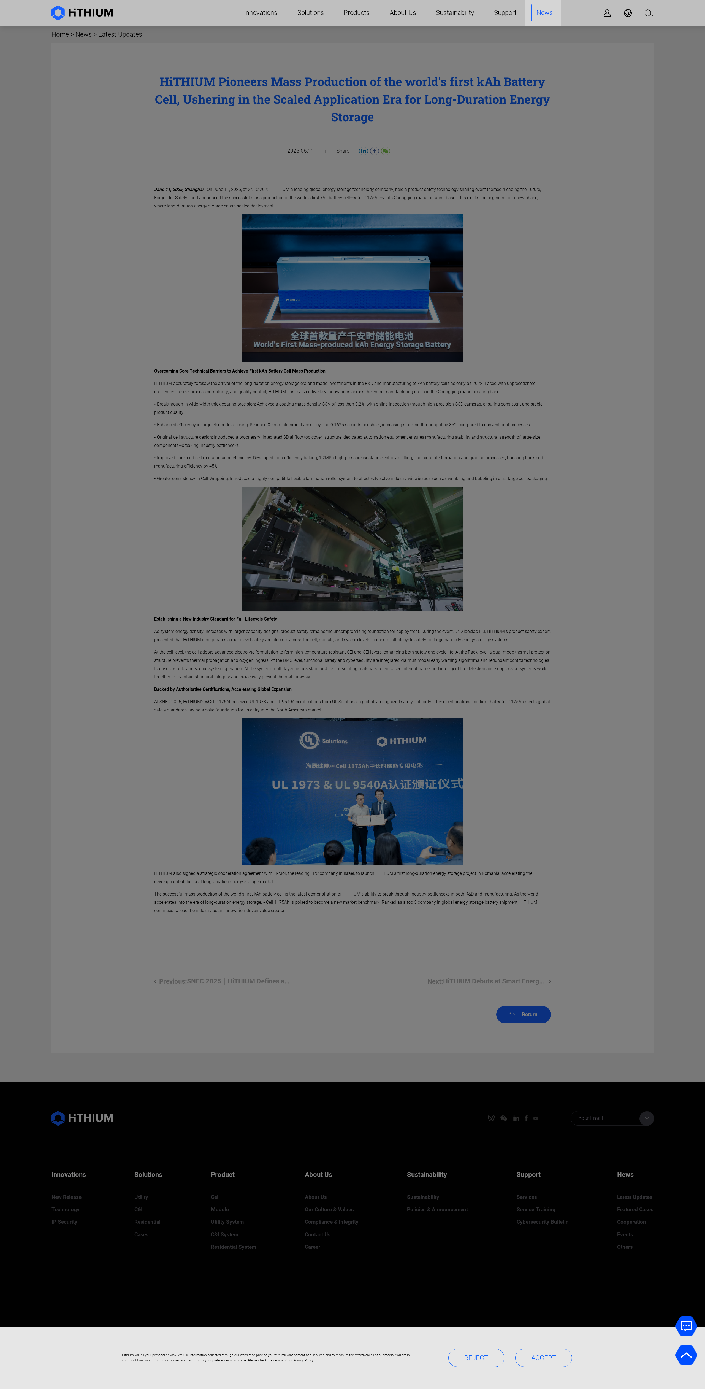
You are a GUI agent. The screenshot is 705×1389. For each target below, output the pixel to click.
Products (357, 13)
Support (505, 13)
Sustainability (455, 13)
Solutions (310, 13)
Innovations (260, 13)
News (544, 13)
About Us (403, 13)
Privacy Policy (303, 1360)
